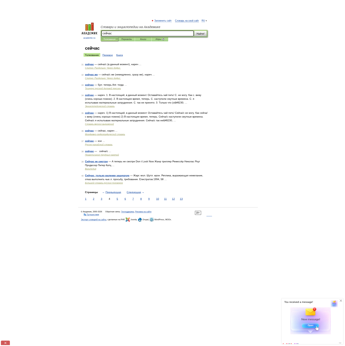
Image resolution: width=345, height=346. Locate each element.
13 (181, 198)
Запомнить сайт (163, 20)
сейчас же (91, 74)
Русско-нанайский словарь (98, 144)
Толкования (109, 39)
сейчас (89, 64)
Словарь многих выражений (99, 124)
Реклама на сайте (143, 212)
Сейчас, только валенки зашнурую (107, 175)
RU (203, 20)
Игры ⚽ (160, 39)
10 (157, 198)
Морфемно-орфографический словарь (105, 134)
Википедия (90, 169)
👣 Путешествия (91, 214)
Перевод (107, 55)
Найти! (200, 33)
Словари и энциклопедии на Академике (130, 27)
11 (165, 198)
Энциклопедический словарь (100, 106)
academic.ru (89, 38)
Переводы (126, 39)
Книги (143, 39)
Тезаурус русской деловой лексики (103, 88)
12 (173, 198)
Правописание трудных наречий (102, 155)
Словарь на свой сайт (187, 20)
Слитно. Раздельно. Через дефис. (103, 68)
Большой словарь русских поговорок (104, 183)
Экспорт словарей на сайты (93, 219)
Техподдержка (127, 212)
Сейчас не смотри (96, 161)
